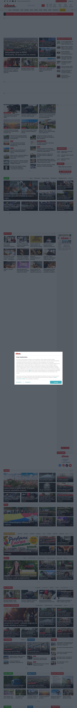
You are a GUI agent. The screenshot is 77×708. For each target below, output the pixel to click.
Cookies (23, 378)
